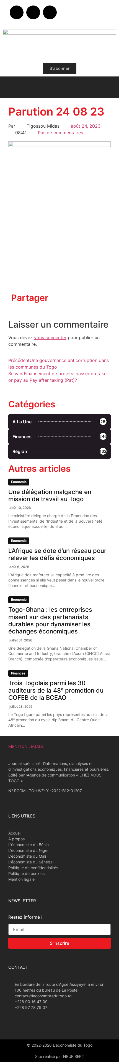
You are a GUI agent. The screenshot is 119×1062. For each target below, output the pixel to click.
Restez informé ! (25, 917)
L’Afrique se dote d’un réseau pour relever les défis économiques (57, 554)
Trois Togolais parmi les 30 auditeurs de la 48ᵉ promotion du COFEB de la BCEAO (56, 690)
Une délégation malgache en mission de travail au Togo (49, 495)
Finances (18, 673)
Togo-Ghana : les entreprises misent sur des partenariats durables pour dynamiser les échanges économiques (50, 620)
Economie (19, 482)
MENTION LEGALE (26, 746)
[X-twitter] (33, 12)
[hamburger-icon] (9, 87)
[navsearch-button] (109, 86)
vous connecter (50, 337)
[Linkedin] (50, 12)
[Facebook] (17, 12)
